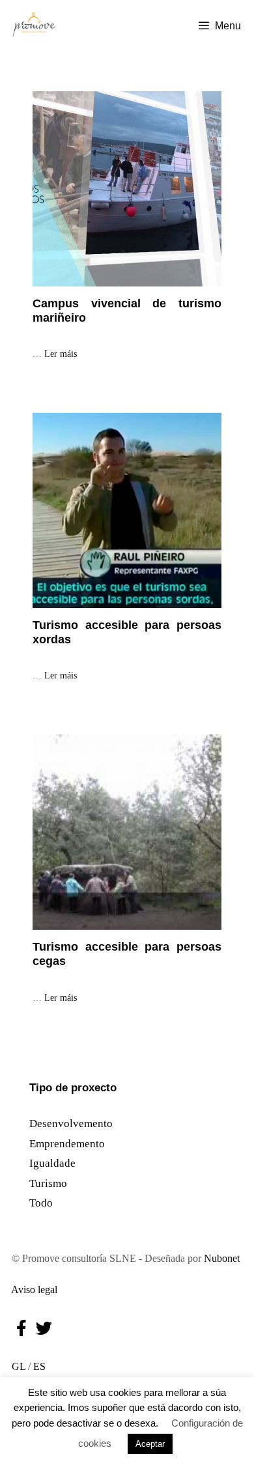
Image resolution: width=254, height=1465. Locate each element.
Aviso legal (32, 1289)
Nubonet (222, 1258)
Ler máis (60, 354)
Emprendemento (67, 1143)
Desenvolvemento (71, 1123)
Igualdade (52, 1163)
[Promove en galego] (34, 26)
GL (16, 1366)
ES (39, 1366)
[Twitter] (44, 1328)
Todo (41, 1203)
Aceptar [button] (150, 1444)
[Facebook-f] (21, 1328)
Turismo (48, 1183)
